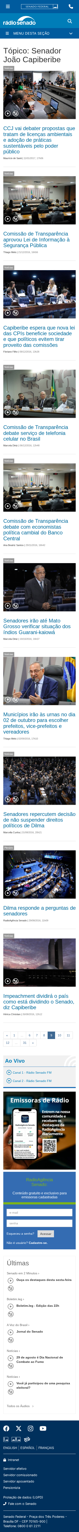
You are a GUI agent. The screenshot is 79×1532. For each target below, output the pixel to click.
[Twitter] (19, 1428)
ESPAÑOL (27, 1448)
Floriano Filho (10, 351)
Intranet (13, 1460)
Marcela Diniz (10, 445)
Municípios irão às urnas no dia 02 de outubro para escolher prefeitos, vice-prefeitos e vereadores (39, 723)
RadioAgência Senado (15, 920)
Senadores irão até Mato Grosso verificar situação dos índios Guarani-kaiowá (37, 626)
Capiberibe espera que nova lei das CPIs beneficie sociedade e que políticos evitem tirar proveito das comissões (39, 336)
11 (68, 1035)
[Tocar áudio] (8, 113)
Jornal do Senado (29, 1331)
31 (25, 1042)
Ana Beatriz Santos (13, 545)
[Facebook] (8, 1428)
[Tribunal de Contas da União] (26, 1439)
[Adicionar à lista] (15, 113)
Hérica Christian (11, 1014)
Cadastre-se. (38, 1243)
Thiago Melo (9, 252)
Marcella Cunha (11, 832)
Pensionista (11, 1487)
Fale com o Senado (21, 1503)
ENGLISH (10, 1448)
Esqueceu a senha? (20, 1233)
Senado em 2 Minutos (22, 1273)
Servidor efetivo (15, 1468)
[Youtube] (41, 1428)
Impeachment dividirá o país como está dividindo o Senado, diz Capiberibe (38, 1002)
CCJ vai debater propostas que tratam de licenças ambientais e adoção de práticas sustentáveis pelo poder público (39, 139)
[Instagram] (30, 1428)
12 (7, 1042)
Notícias (8, 68)
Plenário (8, 847)
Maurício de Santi (12, 158)
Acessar (45, 1234)
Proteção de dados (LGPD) (23, 1497)
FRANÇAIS (46, 1448)
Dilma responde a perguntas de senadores (39, 911)
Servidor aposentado (18, 1481)
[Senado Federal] (39, 6)
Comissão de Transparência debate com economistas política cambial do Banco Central (35, 529)
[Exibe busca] (70, 21)
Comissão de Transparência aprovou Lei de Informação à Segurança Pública (36, 239)
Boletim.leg (14, 1299)
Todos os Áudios (19, 1406)
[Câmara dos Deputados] (6, 1439)
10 (59, 1035)
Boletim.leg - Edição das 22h (37, 1305)
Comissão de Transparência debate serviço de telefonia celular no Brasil (35, 433)
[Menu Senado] (8, 6)
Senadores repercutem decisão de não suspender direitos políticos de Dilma (39, 820)
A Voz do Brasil (17, 1325)
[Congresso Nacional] (16, 1439)
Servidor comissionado (20, 1475)
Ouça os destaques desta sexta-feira (44, 1280)
